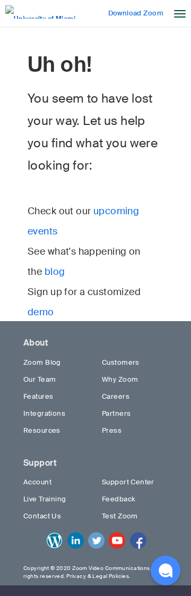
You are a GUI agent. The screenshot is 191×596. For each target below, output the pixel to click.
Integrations (44, 413)
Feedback (118, 498)
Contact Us (42, 516)
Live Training (44, 498)
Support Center (128, 481)
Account (37, 481)
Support (40, 462)
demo (41, 312)
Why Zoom (120, 379)
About (35, 342)
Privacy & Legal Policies (97, 576)
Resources (41, 430)
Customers (121, 362)
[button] (165, 570)
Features (38, 396)
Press (111, 430)
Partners (116, 413)
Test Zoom (120, 516)
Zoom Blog (42, 362)
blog (55, 271)
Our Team (39, 379)
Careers (115, 396)
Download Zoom (135, 13)
